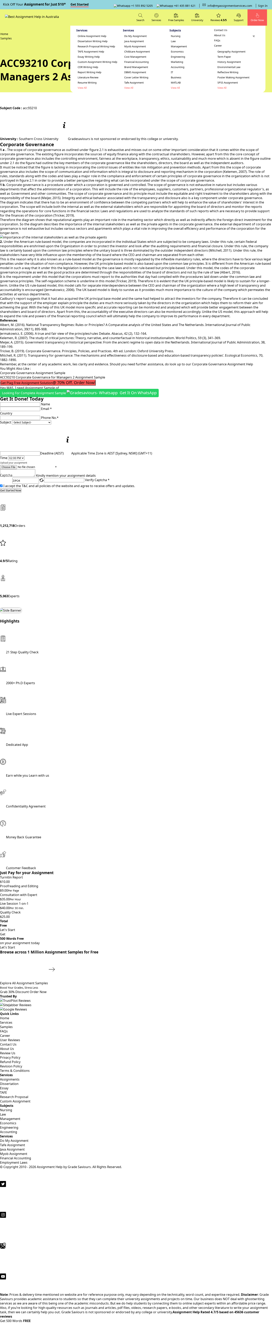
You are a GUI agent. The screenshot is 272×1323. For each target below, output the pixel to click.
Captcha (6, 475)
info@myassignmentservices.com (229, 6)
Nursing (175, 36)
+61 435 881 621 (184, 6)
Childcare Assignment (137, 51)
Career (218, 45)
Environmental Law (228, 67)
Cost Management (135, 56)
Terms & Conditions (15, 1070)
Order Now (38, 992)
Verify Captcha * (97, 480)
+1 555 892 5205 (141, 6)
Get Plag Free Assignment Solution (47, 382)
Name (45, 404)
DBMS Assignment (135, 72)
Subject (5, 422)
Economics (177, 51)
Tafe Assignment (134, 82)
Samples (6, 1027)
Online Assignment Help (92, 36)
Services (6, 1022)
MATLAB (176, 82)
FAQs (217, 40)
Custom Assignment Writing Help (97, 62)
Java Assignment (134, 41)
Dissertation (9, 1084)
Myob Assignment (135, 46)
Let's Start (7, 930)
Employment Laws (13, 1162)
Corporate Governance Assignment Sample (32, 373)
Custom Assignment (15, 1101)
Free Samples (176, 20)
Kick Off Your (46, 4)
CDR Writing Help (88, 67)
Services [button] (156, 20)
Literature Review (88, 77)
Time (3, 458)
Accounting (177, 67)
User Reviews (10, 1040)
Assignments (10, 1079)
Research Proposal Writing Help (96, 46)
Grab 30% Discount (19, 990)
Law (173, 41)
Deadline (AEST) (52, 453)
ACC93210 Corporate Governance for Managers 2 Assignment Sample (52, 377)
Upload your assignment (13, 462)
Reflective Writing (227, 72)
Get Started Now (10, 490)
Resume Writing (87, 82)
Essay (4, 1088)
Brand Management (136, 67)
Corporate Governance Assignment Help (222, 364)
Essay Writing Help (89, 56)
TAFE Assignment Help (91, 51)
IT (172, 72)
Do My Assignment (135, 36)
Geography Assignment (231, 51)
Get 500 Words (15, 1321)
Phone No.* (50, 417)
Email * (46, 409)
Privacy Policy (10, 1057)
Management (179, 46)
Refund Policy (10, 1062)
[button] (239, 17)
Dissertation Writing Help (93, 41)
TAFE (3, 1092)
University (197, 20)
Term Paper (224, 56)
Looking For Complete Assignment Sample (79, 392)
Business (176, 77)
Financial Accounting (136, 62)
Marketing (177, 62)
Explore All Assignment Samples (24, 983)
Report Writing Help (89, 72)
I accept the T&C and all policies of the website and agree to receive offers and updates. (69, 486)
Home (4, 1018)
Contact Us (220, 30)
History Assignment (229, 62)
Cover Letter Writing (136, 77)
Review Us (7, 1053)
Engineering (178, 56)
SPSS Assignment (227, 82)
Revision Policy (11, 1066)
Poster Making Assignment (233, 77)
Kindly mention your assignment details (66, 475)
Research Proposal (14, 1097)
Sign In (263, 6)
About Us (219, 35)
